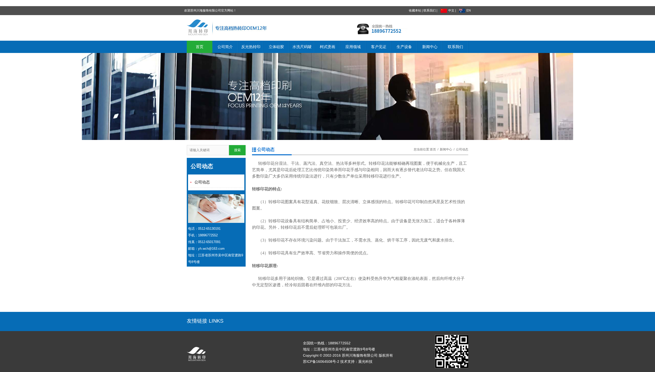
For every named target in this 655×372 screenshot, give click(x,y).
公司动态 (202, 182)
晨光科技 (365, 361)
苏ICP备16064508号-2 (321, 361)
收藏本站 (415, 10)
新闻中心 (430, 47)
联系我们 (429, 10)
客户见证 (378, 47)
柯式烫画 (327, 47)
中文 (451, 10)
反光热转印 (250, 47)
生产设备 (404, 47)
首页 (199, 47)
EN (468, 10)
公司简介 (225, 47)
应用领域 (353, 47)
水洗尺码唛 (302, 47)
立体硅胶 (276, 47)
